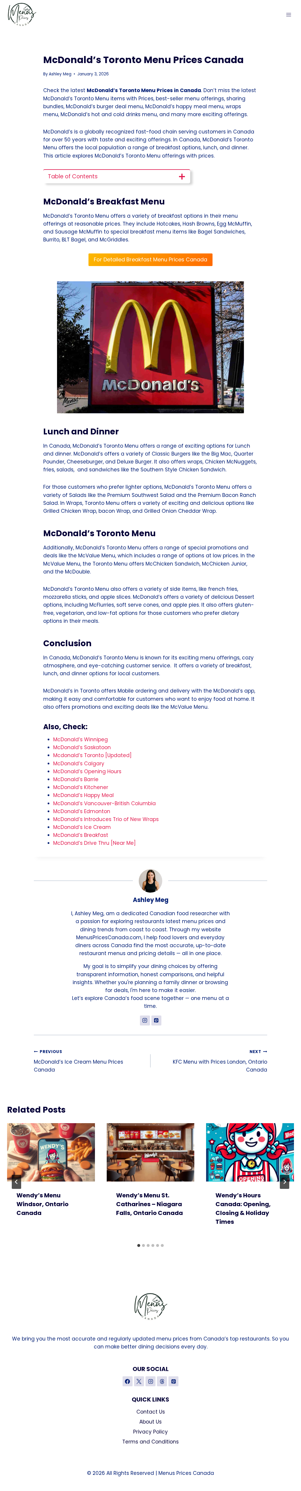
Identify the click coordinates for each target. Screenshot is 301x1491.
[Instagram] (150, 1381)
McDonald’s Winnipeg (80, 739)
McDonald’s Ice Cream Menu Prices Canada (78, 1061)
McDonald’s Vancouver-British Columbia (104, 803)
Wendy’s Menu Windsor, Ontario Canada (42, 1204)
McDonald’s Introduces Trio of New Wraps (106, 819)
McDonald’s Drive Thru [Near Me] (94, 843)
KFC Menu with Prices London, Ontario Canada (220, 1061)
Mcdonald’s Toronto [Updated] (92, 755)
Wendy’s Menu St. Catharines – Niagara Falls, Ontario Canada (149, 1204)
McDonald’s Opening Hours (87, 771)
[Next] (284, 1182)
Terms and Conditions (150, 1441)
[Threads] (162, 1381)
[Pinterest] (173, 1381)
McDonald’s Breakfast (80, 835)
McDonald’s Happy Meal (83, 795)
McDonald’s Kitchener (80, 787)
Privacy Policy (150, 1431)
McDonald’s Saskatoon (82, 747)
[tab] (138, 1245)
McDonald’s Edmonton (81, 811)
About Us (150, 1421)
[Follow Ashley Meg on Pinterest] (156, 1020)
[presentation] (51, 1152)
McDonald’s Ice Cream (82, 827)
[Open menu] (288, 14)
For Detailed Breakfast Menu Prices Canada (150, 259)
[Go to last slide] (16, 1182)
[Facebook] (128, 1381)
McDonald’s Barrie (75, 779)
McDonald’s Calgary (78, 763)
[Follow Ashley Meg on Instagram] (145, 1020)
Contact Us (150, 1411)
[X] (139, 1381)
